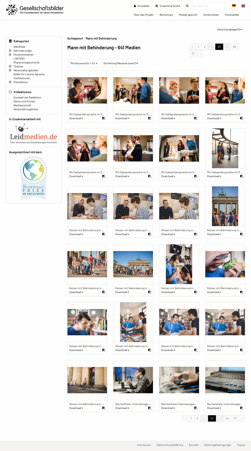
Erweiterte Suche (171, 5)
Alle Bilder (19, 46)
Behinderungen (23, 50)
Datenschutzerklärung (171, 444)
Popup (242, 444)
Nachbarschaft (22, 105)
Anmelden (143, 5)
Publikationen (22, 78)
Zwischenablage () (228, 29)
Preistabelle (233, 14)
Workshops (167, 14)
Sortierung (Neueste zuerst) (119, 63)
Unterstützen (212, 14)
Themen (18, 66)
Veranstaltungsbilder (26, 70)
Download (75, 118)
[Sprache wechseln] (234, 6)
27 (193, 53)
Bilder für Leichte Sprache (29, 74)
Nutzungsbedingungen (219, 444)
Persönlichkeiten (24, 54)
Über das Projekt (145, 14)
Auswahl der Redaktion (27, 97)
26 (234, 46)
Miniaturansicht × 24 (82, 63)
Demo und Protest (24, 101)
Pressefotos (21, 82)
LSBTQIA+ (19, 58)
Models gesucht (189, 14)
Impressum (145, 444)
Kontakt (195, 444)
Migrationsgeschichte (26, 62)
